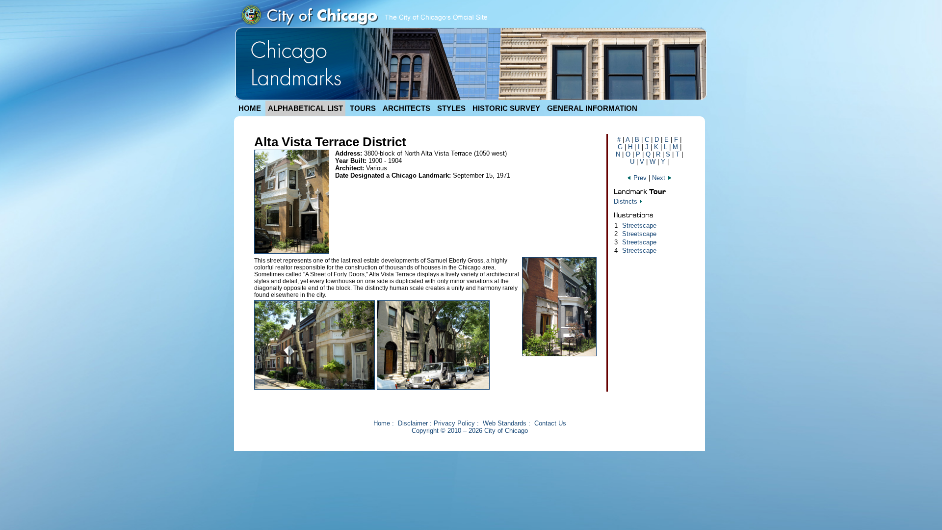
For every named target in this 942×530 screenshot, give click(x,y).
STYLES (451, 108)
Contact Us (550, 423)
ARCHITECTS (406, 108)
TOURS (363, 108)
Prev (640, 178)
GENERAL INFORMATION (592, 108)
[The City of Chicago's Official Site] (363, 25)
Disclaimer (413, 423)
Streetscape (639, 225)
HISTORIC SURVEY (506, 108)
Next (659, 178)
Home (381, 423)
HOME (249, 108)
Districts (625, 201)
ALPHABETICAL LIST (305, 108)
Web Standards (504, 423)
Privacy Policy (454, 423)
